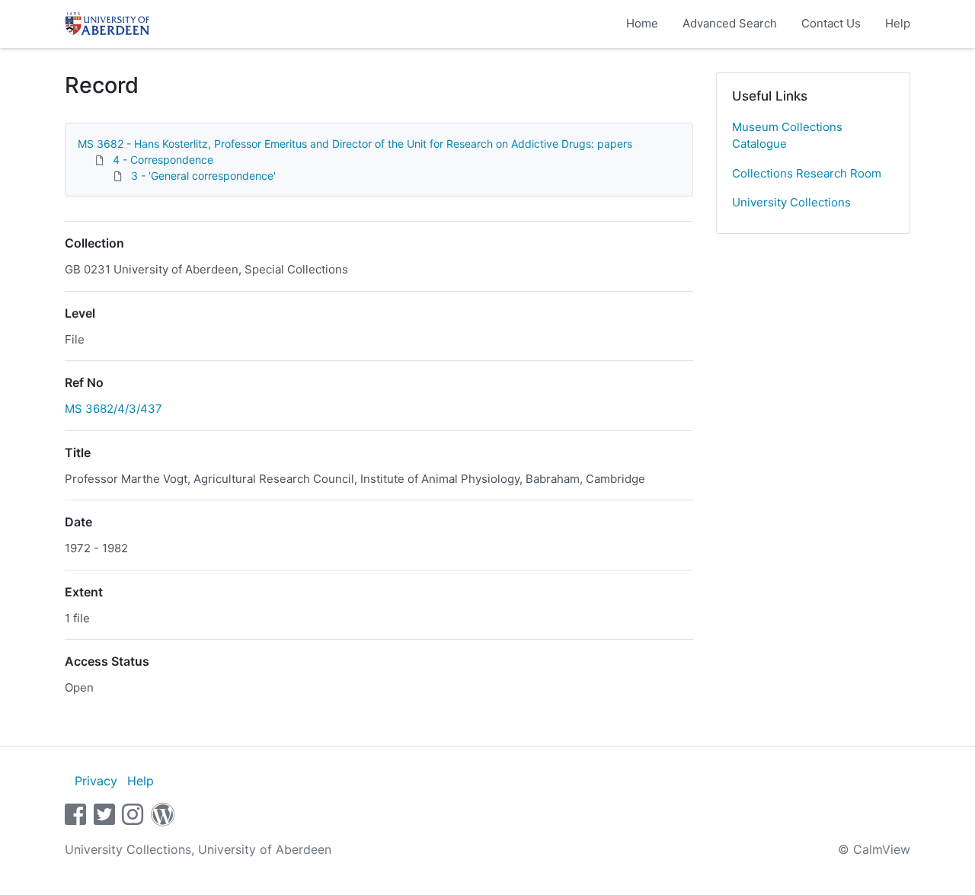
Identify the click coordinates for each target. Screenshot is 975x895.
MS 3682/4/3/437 (113, 408)
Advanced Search (729, 23)
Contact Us (831, 23)
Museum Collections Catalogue (787, 136)
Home (642, 23)
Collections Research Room (806, 173)
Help (897, 23)
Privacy (96, 780)
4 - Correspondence (163, 159)
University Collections (791, 202)
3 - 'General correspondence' (203, 175)
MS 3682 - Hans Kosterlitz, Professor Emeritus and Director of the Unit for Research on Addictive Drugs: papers (355, 143)
